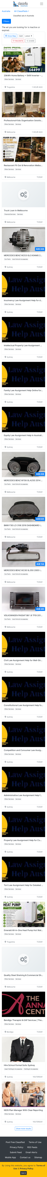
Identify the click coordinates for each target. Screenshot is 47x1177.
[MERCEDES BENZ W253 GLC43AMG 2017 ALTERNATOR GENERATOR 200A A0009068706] (23, 239)
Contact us (25, 1157)
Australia (6, 11)
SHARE (31, 41)
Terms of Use (35, 1142)
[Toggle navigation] (41, 3)
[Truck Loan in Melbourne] (23, 194)
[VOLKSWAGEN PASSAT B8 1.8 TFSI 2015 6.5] (23, 599)
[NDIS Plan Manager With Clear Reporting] (23, 1094)
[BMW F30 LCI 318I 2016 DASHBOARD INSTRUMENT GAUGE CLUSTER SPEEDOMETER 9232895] (23, 509)
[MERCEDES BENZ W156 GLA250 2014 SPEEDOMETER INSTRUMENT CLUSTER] (23, 464)
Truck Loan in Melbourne (16, 210)
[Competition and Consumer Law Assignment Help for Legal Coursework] (23, 734)
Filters (6, 21)
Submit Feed (16, 1152)
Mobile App (10, 1157)
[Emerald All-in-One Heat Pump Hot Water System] (23, 914)
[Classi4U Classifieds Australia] (21, 4)
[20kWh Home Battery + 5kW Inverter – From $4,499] (23, 59)
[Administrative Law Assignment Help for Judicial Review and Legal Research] (23, 779)
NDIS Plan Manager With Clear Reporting (23, 1110)
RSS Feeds (32, 1147)
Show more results (23, 1128)
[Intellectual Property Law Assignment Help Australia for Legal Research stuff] (23, 329)
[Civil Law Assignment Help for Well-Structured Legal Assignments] (23, 644)
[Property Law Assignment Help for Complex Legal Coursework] (23, 824)
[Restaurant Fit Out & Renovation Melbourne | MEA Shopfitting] (23, 149)
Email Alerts (31, 1152)
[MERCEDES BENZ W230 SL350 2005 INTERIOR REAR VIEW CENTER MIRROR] (23, 554)
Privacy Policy (16, 1147)
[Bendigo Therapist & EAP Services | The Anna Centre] (23, 1004)
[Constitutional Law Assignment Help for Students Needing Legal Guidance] (23, 689)
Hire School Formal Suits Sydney (19, 1065)
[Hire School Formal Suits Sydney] (23, 1049)
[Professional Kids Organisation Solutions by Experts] (23, 104)
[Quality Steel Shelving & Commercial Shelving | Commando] (23, 959)
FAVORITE (19, 41)
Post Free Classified (15, 1142)
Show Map (11, 36)
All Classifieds (20, 11)
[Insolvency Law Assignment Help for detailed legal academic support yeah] (23, 284)
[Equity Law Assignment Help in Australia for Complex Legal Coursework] (23, 419)
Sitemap (38, 1157)
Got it (23, 1173)
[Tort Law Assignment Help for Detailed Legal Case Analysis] (23, 869)
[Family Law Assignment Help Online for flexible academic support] (23, 374)
